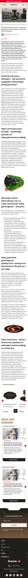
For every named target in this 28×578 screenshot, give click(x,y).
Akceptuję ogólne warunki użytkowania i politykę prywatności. (13, 530)
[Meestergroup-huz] (14, 4)
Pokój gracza (5, 419)
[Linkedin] (21, 575)
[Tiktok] (18, 575)
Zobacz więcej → (14, 459)
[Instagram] (10, 575)
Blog (2, 550)
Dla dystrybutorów (5, 547)
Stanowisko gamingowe (7, 422)
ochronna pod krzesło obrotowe (12, 141)
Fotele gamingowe (6, 102)
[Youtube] (14, 575)
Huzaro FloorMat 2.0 (8, 406)
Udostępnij (4, 38)
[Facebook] (7, 575)
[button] (25, 446)
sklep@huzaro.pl (14, 571)
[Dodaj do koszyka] (15, 411)
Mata (2, 141)
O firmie (3, 544)
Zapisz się (14, 525)
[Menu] (1, 4)
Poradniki (12, 419)
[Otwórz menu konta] (23, 4)
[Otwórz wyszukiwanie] (4, 4)
